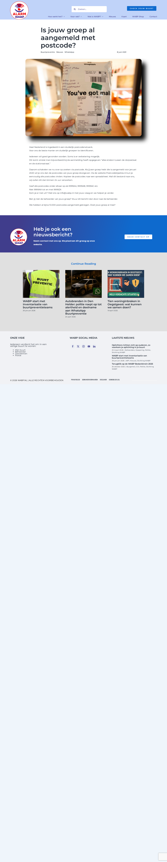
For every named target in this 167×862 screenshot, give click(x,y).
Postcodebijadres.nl (116, 173)
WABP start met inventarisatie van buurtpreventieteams (37, 304)
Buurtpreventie (48, 52)
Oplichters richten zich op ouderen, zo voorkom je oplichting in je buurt (131, 346)
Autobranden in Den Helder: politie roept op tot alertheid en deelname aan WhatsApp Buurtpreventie (83, 307)
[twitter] (78, 346)
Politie (18, 355)
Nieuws (59, 52)
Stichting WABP (118, 352)
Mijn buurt (20, 350)
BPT (127, 361)
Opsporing (139, 350)
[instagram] (83, 346)
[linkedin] (94, 346)
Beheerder (20, 352)
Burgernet (131, 367)
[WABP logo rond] (19, 2)
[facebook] (73, 346)
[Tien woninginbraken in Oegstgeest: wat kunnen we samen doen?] (126, 271)
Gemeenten (21, 353)
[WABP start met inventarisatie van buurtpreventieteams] (41, 271)
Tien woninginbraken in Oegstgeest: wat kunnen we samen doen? (125, 304)
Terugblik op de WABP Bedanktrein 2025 (132, 364)
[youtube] (89, 346)
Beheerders (130, 350)
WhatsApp (69, 52)
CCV (137, 367)
